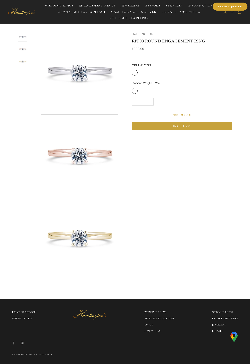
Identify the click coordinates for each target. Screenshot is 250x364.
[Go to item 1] (22, 36)
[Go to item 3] (22, 61)
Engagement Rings (97, 5)
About (148, 324)
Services (174, 5)
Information (200, 5)
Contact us (152, 331)
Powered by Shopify (43, 354)
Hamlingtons (144, 34)
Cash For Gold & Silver (133, 12)
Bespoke (152, 5)
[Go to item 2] (22, 49)
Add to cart (182, 115)
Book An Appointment (230, 6)
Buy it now (182, 126)
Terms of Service (23, 312)
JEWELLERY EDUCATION (159, 318)
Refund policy (22, 318)
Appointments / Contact (82, 12)
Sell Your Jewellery (129, 18)
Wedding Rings (59, 5)
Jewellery (130, 5)
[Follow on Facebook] (13, 343)
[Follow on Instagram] (22, 343)
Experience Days (155, 312)
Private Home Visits (181, 12)
